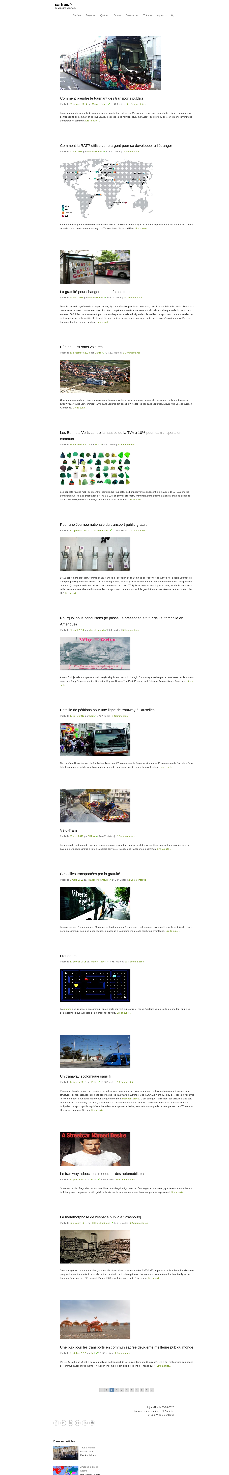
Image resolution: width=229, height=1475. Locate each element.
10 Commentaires (125, 1179)
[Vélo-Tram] (127, 805)
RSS (85, 1423)
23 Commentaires (134, 961)
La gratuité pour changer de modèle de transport (99, 292)
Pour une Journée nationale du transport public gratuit (103, 524)
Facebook (56, 1423)
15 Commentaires (125, 836)
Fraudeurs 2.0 (71, 956)
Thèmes (147, 15)
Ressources (132, 15)
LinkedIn (70, 1423)
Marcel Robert (99, 104)
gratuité (67, 1009)
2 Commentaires (131, 352)
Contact (92, 1423)
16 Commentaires (126, 1082)
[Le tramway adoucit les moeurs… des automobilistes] (127, 1149)
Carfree (77, 15)
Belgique (90, 15)
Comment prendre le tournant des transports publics (102, 98)
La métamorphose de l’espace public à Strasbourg (100, 1217)
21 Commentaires (136, 104)
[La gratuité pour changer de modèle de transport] (127, 267)
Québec (104, 15)
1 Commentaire (130, 151)
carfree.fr (63, 4)
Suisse (117, 15)
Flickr (77, 1423)
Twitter (63, 1423)
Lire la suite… (92, 120)
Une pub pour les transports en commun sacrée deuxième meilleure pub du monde (126, 1347)
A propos (161, 15)
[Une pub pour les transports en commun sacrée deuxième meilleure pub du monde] (127, 1319)
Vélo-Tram (68, 830)
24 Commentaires (132, 297)
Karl (97, 444)
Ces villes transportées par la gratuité (90, 874)
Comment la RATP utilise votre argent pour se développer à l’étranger (116, 146)
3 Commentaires (138, 530)
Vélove (92, 836)
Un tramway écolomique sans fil (85, 1076)
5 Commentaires (126, 444)
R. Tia (94, 1082)
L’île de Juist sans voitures (81, 347)
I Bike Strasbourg (101, 1223)
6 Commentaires (131, 630)
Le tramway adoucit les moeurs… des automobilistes (102, 1174)
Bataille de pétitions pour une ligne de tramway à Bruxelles (107, 710)
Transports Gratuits (98, 879)
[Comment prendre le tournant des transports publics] (127, 63)
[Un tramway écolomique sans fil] (127, 1051)
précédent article (130, 1098)
